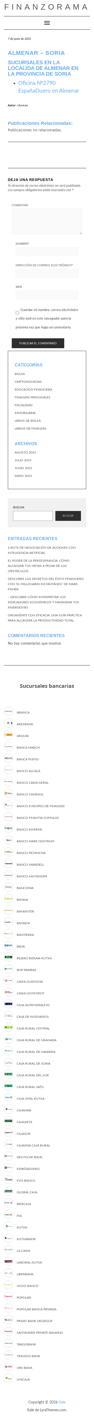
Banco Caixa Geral (33, 782)
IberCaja (24, 1204)
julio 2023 (23, 460)
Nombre (22, 243)
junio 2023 (23, 468)
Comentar (20, 205)
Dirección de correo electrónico (44, 265)
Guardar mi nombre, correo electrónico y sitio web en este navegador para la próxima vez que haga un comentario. (47, 318)
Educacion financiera (33, 389)
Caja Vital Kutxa (30, 1098)
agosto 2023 (25, 452)
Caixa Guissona (30, 981)
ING (19, 1215)
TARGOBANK (26, 1344)
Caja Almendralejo (33, 1005)
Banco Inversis (29, 829)
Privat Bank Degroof (35, 1321)
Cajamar (24, 1110)
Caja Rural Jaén (30, 1087)
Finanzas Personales (32, 397)
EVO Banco (26, 1180)
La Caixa (23, 1250)
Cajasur (24, 1133)
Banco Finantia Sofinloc (38, 817)
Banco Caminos (30, 794)
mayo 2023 (23, 475)
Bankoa (23, 923)
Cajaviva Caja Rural (33, 1145)
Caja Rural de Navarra (36, 1051)
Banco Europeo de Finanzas (41, 806)
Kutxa (22, 1227)
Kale (62, 1402)
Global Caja (27, 1192)
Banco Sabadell (30, 864)
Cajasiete (24, 1122)
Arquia (23, 735)
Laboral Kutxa (29, 1262)
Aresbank (25, 724)
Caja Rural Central (33, 1028)
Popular (24, 1297)
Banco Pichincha (31, 852)
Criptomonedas (28, 381)
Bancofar (25, 888)
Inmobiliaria (25, 413)
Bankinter (25, 911)
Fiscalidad (23, 405)
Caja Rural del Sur (33, 1075)
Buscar (18, 507)
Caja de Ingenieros (33, 1016)
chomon (22, 105)
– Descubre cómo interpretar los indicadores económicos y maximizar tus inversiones (43, 602)
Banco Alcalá (28, 771)
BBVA (21, 946)
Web (19, 286)
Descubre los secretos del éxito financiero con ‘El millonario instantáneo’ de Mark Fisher (46, 584)
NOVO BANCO (27, 1285)
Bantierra (25, 934)
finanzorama (47, 7)
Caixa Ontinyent (30, 993)
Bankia (22, 899)
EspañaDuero (28, 1168)
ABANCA (23, 712)
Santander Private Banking (40, 1332)
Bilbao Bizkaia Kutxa (34, 958)
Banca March (28, 747)
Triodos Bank (28, 1356)
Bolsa (20, 373)
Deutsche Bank (30, 1157)
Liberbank (25, 1274)
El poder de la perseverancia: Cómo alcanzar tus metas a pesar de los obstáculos (38, 566)
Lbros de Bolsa (28, 420)
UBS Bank (24, 1367)
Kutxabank (26, 1239)
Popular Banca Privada (36, 1309)
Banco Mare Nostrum (35, 841)
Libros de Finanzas (30, 428)
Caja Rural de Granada (36, 1040)
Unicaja (23, 1379)
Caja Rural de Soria (33, 1063)
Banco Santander (32, 876)
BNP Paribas (26, 970)
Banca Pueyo (28, 759)
